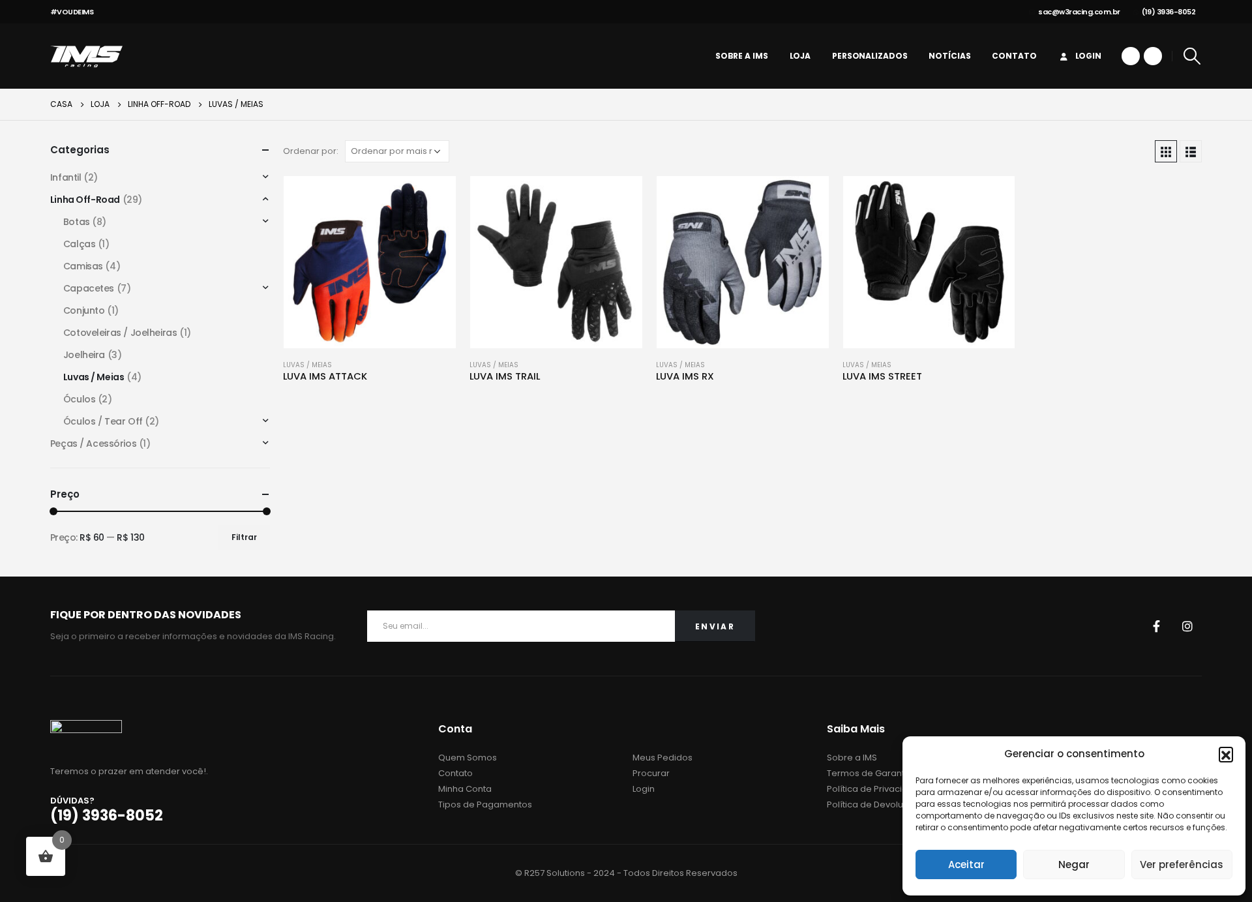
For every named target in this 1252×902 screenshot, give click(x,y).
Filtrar (244, 537)
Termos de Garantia (869, 773)
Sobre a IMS (741, 55)
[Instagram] (1153, 56)
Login (1088, 55)
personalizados (869, 55)
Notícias (949, 55)
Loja (800, 55)
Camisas (83, 266)
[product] (370, 262)
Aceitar (966, 864)
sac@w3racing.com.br (1079, 12)
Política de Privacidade (876, 789)
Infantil (66, 177)
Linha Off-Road (85, 199)
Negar (1074, 864)
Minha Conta (465, 789)
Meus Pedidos (663, 757)
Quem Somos (467, 757)
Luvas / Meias (307, 365)
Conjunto (84, 310)
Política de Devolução (873, 804)
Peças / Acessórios (93, 443)
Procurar (651, 773)
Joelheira (84, 354)
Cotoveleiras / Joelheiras (120, 332)
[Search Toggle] (1192, 56)
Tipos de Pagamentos (485, 804)
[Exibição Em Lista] (1191, 151)
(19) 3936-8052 (1168, 12)
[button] (1225, 753)
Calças (79, 243)
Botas (76, 221)
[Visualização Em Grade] (1166, 151)
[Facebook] (1131, 56)
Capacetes (88, 288)
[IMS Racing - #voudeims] (86, 56)
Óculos (79, 399)
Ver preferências (1181, 864)
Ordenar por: (310, 151)
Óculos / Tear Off (103, 421)
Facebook (1156, 626)
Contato (1014, 55)
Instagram (1187, 626)
